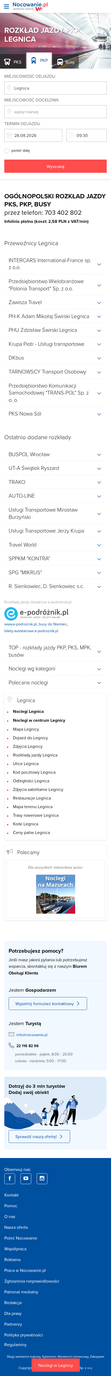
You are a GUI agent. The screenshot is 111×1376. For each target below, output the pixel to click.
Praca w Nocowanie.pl (25, 1270)
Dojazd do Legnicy (30, 738)
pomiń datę (20, 150)
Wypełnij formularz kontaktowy (44, 1004)
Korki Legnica (25, 824)
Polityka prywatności (23, 1335)
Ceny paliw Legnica (31, 832)
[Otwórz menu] (6, 6)
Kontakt (11, 1195)
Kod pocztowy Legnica (34, 772)
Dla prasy (13, 1313)
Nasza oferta (16, 1227)
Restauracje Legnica (32, 798)
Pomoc (10, 1206)
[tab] (55, 263)
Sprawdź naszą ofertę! (36, 1136)
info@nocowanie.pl (31, 1034)
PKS (17, 62)
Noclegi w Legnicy (55, 1365)
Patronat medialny (21, 1292)
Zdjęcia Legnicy (28, 746)
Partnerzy (13, 1324)
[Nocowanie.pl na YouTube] (25, 1178)
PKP (43, 60)
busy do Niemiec (53, 624)
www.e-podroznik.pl (20, 624)
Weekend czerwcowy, (74, 1356)
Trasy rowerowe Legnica (35, 815)
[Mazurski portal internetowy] (55, 893)
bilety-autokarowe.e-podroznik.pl (31, 631)
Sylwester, (50, 1356)
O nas (9, 1216)
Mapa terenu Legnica (33, 807)
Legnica (26, 700)
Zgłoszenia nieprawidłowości (31, 1281)
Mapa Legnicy (26, 729)
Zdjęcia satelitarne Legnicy (38, 789)
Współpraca (15, 1249)
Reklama (12, 1259)
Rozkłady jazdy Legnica (35, 755)
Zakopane (97, 1356)
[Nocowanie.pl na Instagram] (42, 1178)
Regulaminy (15, 1344)
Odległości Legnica (31, 781)
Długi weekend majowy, (24, 1356)
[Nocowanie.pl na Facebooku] (9, 1178)
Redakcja (13, 1302)
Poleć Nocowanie (20, 1238)
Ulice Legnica (26, 763)
